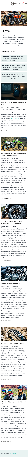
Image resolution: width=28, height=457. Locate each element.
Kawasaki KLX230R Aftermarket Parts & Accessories (13, 155)
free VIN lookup (15, 118)
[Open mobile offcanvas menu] (26, 3)
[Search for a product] (2, 3)
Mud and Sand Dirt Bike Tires (12, 343)
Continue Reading (6, 131)
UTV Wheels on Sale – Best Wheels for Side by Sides (11, 222)
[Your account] (19, 3)
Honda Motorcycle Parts (10, 283)
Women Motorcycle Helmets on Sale (13, 403)
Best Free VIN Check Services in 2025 (13, 103)
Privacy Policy (13, 453)
